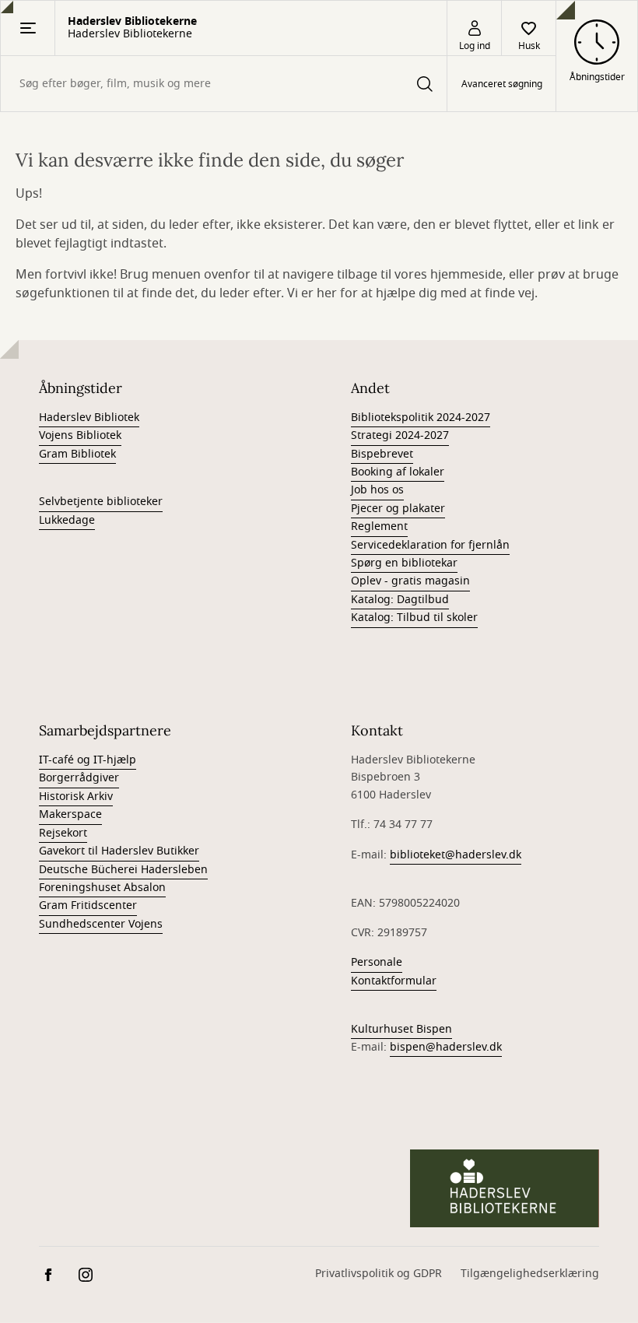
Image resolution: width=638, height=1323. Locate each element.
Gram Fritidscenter (88, 905)
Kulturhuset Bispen (401, 1029)
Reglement (379, 526)
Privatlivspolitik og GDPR (378, 1273)
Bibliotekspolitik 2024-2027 (420, 417)
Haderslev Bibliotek (89, 417)
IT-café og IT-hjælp (87, 760)
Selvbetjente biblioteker (101, 501)
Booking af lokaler (397, 472)
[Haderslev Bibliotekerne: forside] (504, 1188)
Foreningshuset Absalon (102, 887)
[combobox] (224, 83)
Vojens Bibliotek (80, 435)
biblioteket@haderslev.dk (455, 855)
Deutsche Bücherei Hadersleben (123, 870)
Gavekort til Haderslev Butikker (119, 851)
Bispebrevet (382, 454)
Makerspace (70, 814)
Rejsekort (63, 833)
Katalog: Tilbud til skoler (414, 617)
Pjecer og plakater (398, 508)
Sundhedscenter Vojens (101, 924)
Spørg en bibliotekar (404, 563)
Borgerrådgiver (79, 778)
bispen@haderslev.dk (446, 1047)
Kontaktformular (393, 981)
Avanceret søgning (501, 84)
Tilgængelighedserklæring (530, 1273)
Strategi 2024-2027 (400, 435)
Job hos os (377, 490)
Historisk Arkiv (76, 796)
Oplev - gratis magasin (410, 581)
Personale (376, 962)
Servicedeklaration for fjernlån (430, 545)
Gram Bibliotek (77, 454)
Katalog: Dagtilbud (400, 599)
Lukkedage (67, 520)
